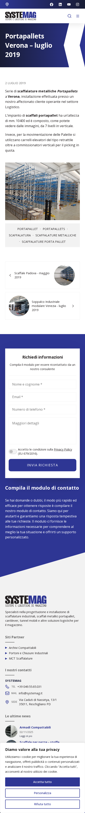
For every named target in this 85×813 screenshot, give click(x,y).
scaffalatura (20, 235)
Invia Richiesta (42, 465)
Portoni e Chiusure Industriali (28, 653)
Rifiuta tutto (42, 804)
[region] (42, 778)
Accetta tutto (42, 782)
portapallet (27, 229)
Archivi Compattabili (22, 647)
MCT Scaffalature (21, 658)
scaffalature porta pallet (44, 242)
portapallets (54, 229)
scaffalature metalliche (55, 235)
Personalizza (42, 793)
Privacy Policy (63, 449)
